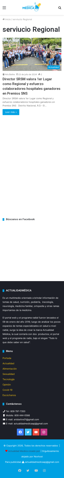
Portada (7, 358)
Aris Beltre (10, 74)
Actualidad (8, 363)
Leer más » (11, 112)
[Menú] (4, 9)
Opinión (7, 384)
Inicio (8, 19)
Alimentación (10, 368)
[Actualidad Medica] (32, 7)
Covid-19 (7, 390)
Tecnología (9, 379)
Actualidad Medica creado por (24, 451)
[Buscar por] (59, 9)
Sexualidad (9, 374)
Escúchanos (9, 395)
